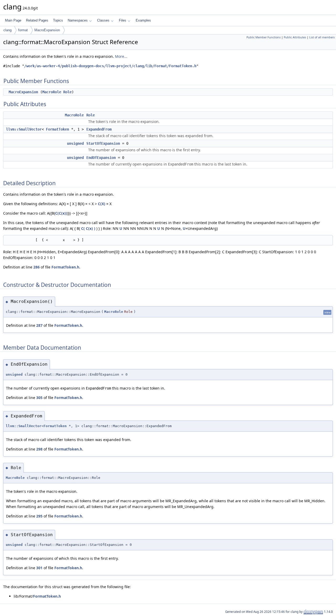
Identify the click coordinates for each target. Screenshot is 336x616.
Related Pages (37, 20)
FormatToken (57, 129)
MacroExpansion (47, 30)
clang (7, 30)
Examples (143, 20)
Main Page (13, 20)
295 (39, 516)
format (23, 30)
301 (39, 567)
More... (121, 56)
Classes (103, 20)
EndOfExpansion (101, 158)
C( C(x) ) (88, 228)
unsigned (75, 143)
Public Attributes (295, 37)
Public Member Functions (263, 37)
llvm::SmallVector (24, 129)
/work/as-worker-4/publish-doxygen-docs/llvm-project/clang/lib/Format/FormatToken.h (110, 66)
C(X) (101, 203)
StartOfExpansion (103, 143)
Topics (58, 20)
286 (36, 267)
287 (39, 325)
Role (67, 92)
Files (122, 20)
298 (39, 449)
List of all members (322, 37)
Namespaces (78, 20)
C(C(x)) (61, 213)
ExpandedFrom (99, 129)
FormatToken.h (65, 267)
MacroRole (51, 92)
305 (39, 397)
